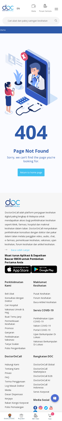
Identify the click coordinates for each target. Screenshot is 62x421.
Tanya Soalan (12, 343)
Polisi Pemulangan (14, 407)
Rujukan (21, 419)
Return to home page (31, 172)
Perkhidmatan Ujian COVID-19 (43, 320)
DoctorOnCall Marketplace (40, 370)
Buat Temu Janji (13, 316)
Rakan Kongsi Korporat (17, 402)
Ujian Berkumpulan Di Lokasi (44, 336)
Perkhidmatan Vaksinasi (12, 338)
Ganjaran (9, 332)
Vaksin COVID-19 (42, 325)
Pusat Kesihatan (41, 293)
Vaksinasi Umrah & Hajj (14, 311)
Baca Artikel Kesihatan (44, 302)
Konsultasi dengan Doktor (14, 299)
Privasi (8, 372)
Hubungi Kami (12, 364)
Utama (3, 30)
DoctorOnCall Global (44, 364)
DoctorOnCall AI (41, 380)
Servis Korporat (41, 391)
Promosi (9, 328)
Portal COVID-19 (41, 329)
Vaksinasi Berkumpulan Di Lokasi (45, 343)
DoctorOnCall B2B (42, 375)
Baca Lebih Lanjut (20, 250)
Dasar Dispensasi (14, 394)
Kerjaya (9, 398)
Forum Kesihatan (42, 297)
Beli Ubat (35, 419)
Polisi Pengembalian (15, 348)
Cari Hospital (11, 305)
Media (8, 390)
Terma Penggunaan (15, 381)
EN (18, 8)
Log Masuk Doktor (14, 385)
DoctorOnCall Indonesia (40, 386)
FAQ (7, 377)
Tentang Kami (12, 368)
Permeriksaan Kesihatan (12, 322)
